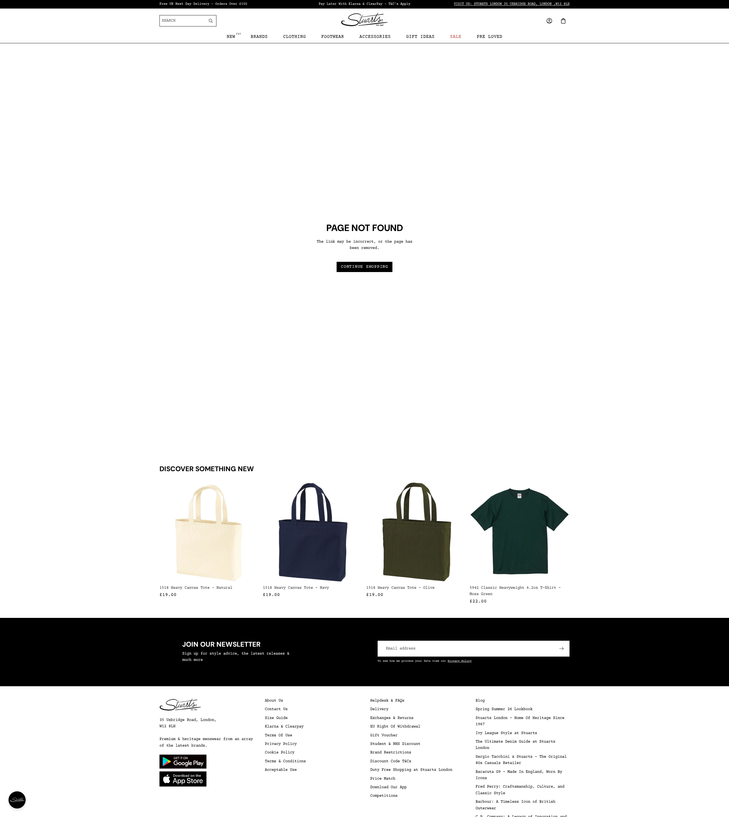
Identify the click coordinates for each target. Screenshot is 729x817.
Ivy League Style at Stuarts (506, 733)
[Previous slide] (476, 532)
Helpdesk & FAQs (387, 700)
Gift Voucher (384, 735)
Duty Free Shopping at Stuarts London (411, 770)
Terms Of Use (278, 735)
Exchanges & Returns (391, 718)
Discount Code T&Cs (390, 761)
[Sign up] (561, 648)
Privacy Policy (460, 661)
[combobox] (183, 21)
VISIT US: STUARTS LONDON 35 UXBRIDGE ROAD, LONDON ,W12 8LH (512, 4)
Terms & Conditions (285, 761)
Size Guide (276, 718)
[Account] (549, 21)
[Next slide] (563, 532)
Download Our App (388, 787)
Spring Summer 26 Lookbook (504, 709)
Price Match (382, 779)
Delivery (379, 709)
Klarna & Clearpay (284, 726)
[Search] (210, 20)
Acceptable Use (281, 770)
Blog (480, 700)
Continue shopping (364, 266)
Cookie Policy (279, 752)
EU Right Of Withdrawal (395, 726)
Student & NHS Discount (395, 744)
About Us (274, 700)
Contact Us (276, 709)
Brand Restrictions (390, 752)
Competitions (384, 796)
